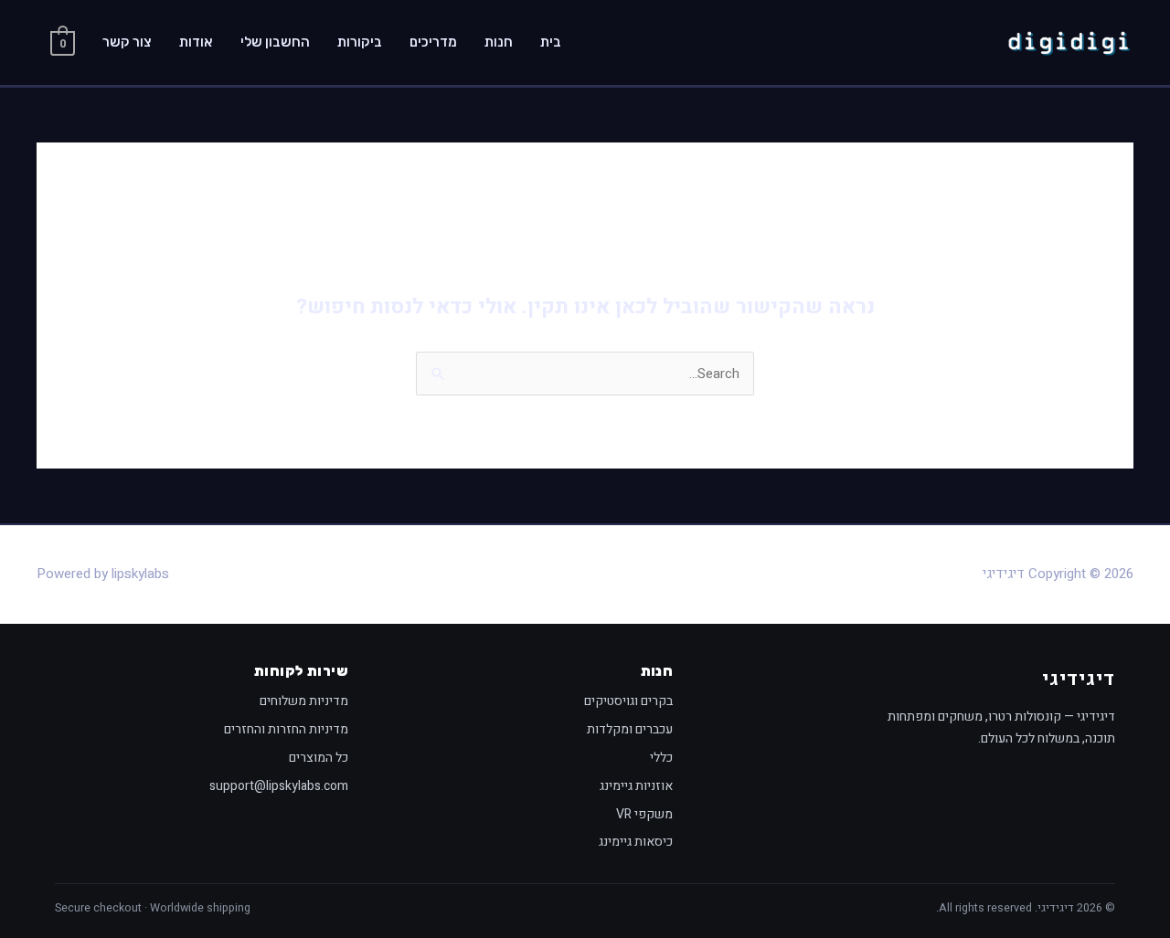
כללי (661, 757)
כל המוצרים (318, 757)
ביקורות (359, 42)
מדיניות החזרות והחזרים (286, 729)
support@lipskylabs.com (278, 786)
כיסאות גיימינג (636, 841)
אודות (196, 42)
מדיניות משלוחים (304, 701)
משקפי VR (644, 814)
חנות (498, 42)
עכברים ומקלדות (630, 729)
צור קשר (127, 42)
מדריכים (433, 42)
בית (550, 42)
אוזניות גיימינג (636, 786)
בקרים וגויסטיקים (628, 701)
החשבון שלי (275, 42)
